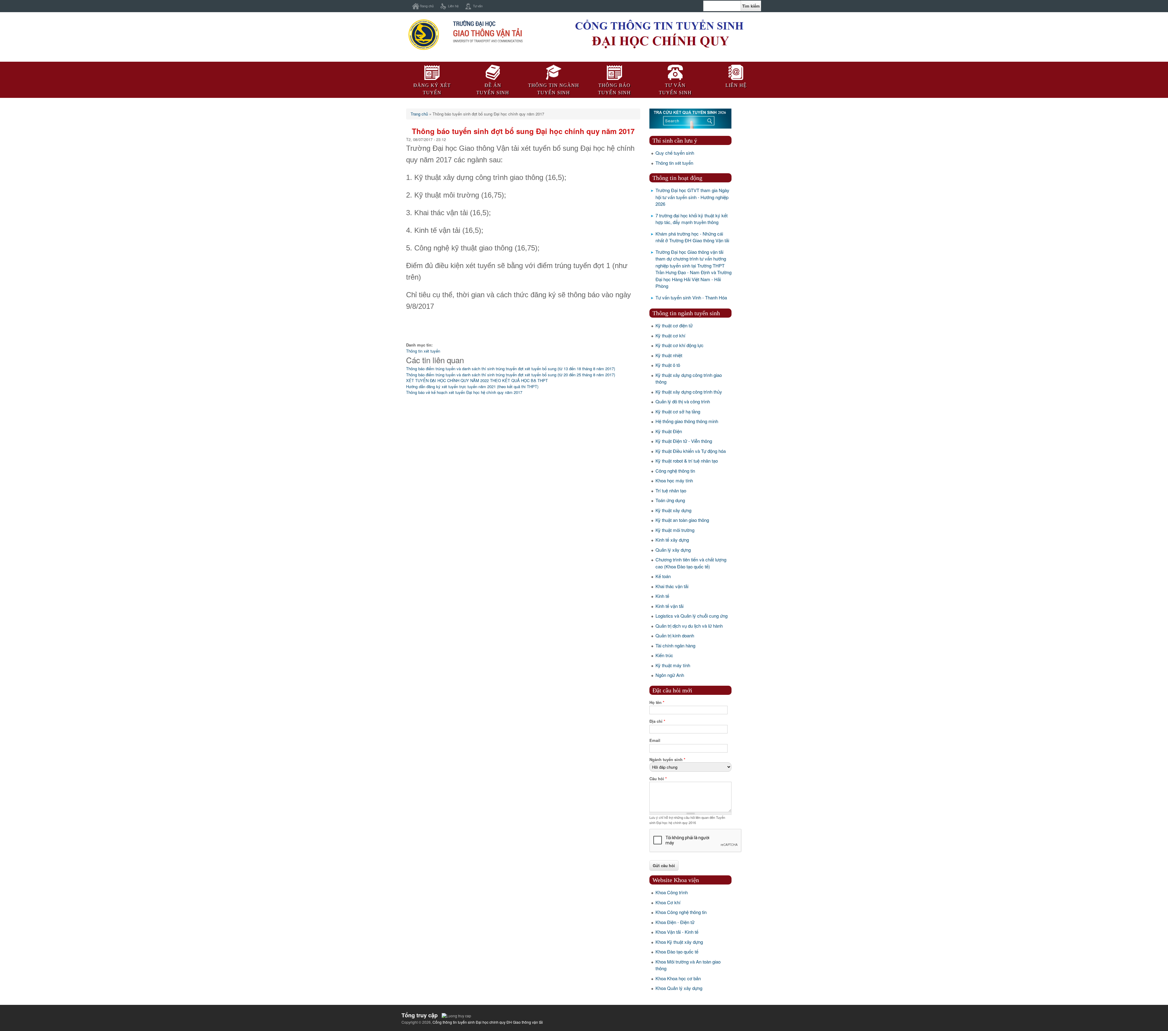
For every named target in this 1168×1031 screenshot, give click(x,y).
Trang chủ (427, 6)
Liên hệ (453, 6)
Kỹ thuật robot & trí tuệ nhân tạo (686, 460)
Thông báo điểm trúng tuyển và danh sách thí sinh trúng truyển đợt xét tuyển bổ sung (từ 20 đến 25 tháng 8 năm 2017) (510, 375)
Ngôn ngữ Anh (669, 675)
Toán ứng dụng (670, 500)
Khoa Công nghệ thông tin (681, 912)
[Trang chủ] (465, 50)
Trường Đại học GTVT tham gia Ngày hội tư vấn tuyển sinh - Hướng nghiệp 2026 (692, 197)
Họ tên (656, 702)
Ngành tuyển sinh (667, 759)
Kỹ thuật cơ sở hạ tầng (677, 411)
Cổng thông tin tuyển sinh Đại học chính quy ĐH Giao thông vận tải (488, 1022)
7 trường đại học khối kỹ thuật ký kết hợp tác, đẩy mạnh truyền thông (691, 219)
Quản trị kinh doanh (674, 635)
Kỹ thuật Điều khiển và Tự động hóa (690, 451)
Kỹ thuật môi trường (674, 530)
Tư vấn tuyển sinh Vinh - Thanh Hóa (691, 297)
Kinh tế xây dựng (672, 539)
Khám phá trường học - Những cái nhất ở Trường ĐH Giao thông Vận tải (692, 237)
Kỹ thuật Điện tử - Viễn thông (683, 441)
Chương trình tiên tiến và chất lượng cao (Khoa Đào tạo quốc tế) (690, 563)
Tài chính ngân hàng (675, 645)
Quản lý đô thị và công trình (682, 401)
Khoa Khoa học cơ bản (678, 978)
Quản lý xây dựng (673, 550)
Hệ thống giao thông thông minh (686, 421)
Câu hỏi (658, 778)
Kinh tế (662, 596)
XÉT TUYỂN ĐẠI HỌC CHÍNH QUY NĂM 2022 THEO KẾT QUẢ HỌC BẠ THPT (477, 380)
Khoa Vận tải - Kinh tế (676, 932)
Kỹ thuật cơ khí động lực (679, 345)
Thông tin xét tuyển (423, 351)
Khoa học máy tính (674, 480)
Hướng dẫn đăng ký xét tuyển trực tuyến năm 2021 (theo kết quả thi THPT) (472, 386)
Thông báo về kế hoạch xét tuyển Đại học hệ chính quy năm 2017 (464, 392)
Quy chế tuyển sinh (674, 153)
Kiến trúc (664, 655)
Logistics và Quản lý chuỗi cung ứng (691, 615)
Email (654, 740)
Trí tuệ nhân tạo (670, 490)
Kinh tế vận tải (669, 606)
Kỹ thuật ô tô (667, 365)
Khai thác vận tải (671, 586)
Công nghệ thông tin (675, 470)
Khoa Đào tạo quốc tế (676, 951)
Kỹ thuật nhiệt (668, 355)
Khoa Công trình (671, 892)
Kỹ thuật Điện (668, 431)
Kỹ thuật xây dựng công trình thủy (688, 391)
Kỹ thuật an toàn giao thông (682, 520)
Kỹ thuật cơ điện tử (674, 325)
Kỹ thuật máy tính (672, 665)
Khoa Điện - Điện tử (674, 922)
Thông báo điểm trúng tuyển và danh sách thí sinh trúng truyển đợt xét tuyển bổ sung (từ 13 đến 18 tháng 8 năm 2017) (510, 368)
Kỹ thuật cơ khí (670, 335)
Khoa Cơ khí (667, 902)
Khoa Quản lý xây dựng (678, 988)
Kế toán (663, 576)
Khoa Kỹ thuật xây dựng (679, 942)
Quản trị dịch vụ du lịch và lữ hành (689, 625)
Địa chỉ (657, 721)
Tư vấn (478, 6)
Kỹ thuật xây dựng (673, 510)
